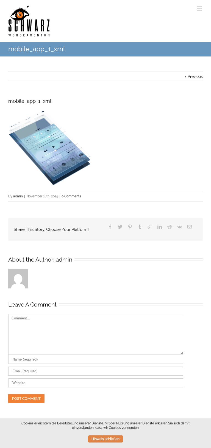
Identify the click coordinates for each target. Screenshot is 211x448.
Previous (195, 76)
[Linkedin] (159, 227)
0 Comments (71, 196)
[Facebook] (110, 227)
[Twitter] (120, 227)
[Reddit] (169, 227)
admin (18, 196)
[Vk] (179, 227)
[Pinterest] (130, 227)
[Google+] (150, 227)
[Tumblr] (140, 227)
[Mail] (189, 227)
